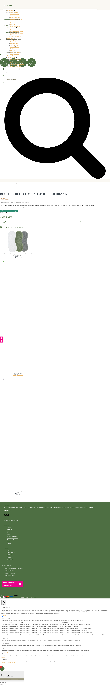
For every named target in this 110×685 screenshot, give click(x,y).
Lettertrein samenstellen (16, 66)
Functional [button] (3, 636)
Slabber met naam (14, 45)
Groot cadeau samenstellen (16, 62)
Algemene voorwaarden (12, 536)
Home (2, 183)
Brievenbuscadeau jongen (16, 29)
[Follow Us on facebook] (5, 515)
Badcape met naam (15, 40)
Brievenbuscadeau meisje (16, 31)
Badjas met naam (14, 41)
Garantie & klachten (11, 539)
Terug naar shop (14, 679)
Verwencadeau (8, 25)
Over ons (9, 527)
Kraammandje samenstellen (17, 64)
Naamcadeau (7, 19)
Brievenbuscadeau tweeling (16, 34)
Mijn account (9, 529)
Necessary (5, 617)
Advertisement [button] (4, 652)
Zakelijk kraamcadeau (9, 577)
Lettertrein (12, 50)
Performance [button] (4, 642)
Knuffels (8, 561)
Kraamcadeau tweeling (10, 575)
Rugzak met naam (14, 47)
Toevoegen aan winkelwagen (9, 211)
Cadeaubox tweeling (15, 17)
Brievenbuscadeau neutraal (16, 33)
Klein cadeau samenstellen (16, 59)
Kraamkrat (12, 22)
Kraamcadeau (8, 5)
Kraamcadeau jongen (9, 570)
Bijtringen (9, 550)
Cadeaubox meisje (14, 14)
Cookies (9, 543)
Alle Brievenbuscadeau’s (16, 36)
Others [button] (3, 657)
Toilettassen (9, 555)
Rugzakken (9, 554)
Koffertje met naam (14, 54)
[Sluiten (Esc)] (5, 682)
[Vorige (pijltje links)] (0, 684)
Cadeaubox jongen (14, 12)
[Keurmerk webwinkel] (1, 596)
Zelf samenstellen (9, 32)
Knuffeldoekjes (10, 559)
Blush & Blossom (25, 202)
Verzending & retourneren (12, 538)
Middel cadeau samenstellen (17, 61)
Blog (8, 532)
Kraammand (13, 21)
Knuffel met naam (14, 48)
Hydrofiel (9, 557)
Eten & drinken (8, 183)
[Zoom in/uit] (0, 682)
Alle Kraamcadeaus (15, 26)
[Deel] (3, 682)
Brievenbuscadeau (9, 12)
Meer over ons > (7, 510)
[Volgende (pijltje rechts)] (2, 684)
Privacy (8, 541)
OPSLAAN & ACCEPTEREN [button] (8, 662)
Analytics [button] (3, 647)
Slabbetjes (15, 183)
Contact (8, 531)
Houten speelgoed (11, 552)
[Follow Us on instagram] (6, 515)
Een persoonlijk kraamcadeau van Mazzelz (14, 568)
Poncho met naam (14, 43)
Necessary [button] (4, 615)
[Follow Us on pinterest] (8, 515)
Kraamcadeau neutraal (10, 573)
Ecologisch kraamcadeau (16, 19)
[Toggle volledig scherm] (2, 682)
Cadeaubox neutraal (15, 15)
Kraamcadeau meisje (9, 571)
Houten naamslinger (15, 52)
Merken (8, 534)
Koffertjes (12, 24)
